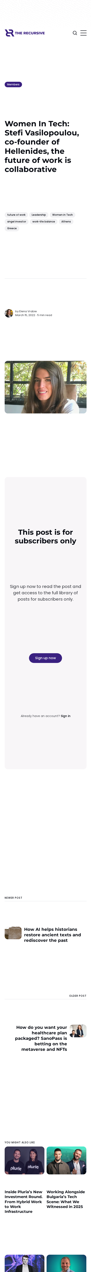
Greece (12, 228)
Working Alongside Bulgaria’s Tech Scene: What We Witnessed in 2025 (66, 1199)
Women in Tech (62, 215)
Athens (66, 221)
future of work (16, 215)
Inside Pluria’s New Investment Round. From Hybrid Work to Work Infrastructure (24, 1202)
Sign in (65, 716)
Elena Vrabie (28, 311)
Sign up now (45, 658)
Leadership (39, 215)
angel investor (16, 221)
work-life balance (43, 221)
